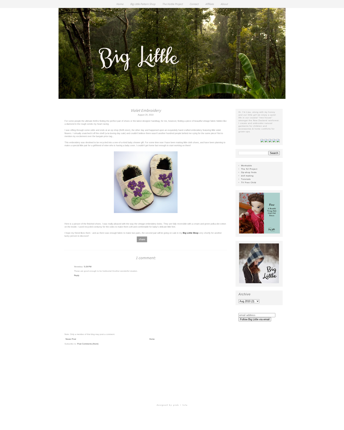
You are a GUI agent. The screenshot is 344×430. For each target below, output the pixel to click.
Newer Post (70, 339)
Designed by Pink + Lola (172, 405)
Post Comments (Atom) (87, 344)
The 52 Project (249, 169)
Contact (194, 4)
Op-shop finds (249, 172)
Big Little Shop (191, 233)
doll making (247, 176)
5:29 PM (87, 267)
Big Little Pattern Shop (142, 4)
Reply (76, 275)
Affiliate (209, 4)
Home (119, 4)
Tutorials (246, 179)
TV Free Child (248, 182)
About (224, 4)
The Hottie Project (172, 4)
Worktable (246, 165)
